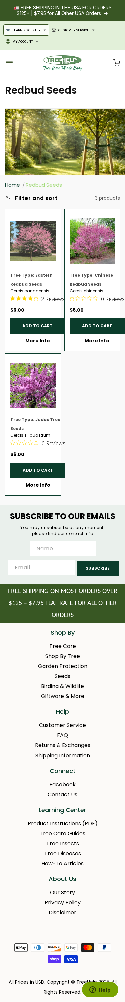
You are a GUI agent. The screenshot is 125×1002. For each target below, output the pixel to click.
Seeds (62, 676)
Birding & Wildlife (62, 686)
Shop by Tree (62, 656)
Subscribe (98, 568)
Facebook (62, 784)
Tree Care (62, 646)
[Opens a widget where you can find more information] (100, 990)
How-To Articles (62, 863)
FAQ (62, 735)
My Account (22, 41)
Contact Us (62, 794)
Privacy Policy (63, 902)
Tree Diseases (62, 853)
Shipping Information (62, 755)
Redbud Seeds (44, 184)
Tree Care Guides (62, 833)
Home (12, 184)
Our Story (62, 892)
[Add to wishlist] (52, 217)
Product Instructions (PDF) (63, 823)
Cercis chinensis (86, 291)
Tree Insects (62, 843)
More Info (37, 340)
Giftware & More (62, 696)
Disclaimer (62, 912)
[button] (116, 62)
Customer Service (73, 30)
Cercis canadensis (29, 291)
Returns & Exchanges (62, 745)
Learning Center (26, 30)
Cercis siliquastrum (30, 435)
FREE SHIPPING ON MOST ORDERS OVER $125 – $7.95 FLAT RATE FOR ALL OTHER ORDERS (62, 603)
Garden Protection (62, 666)
